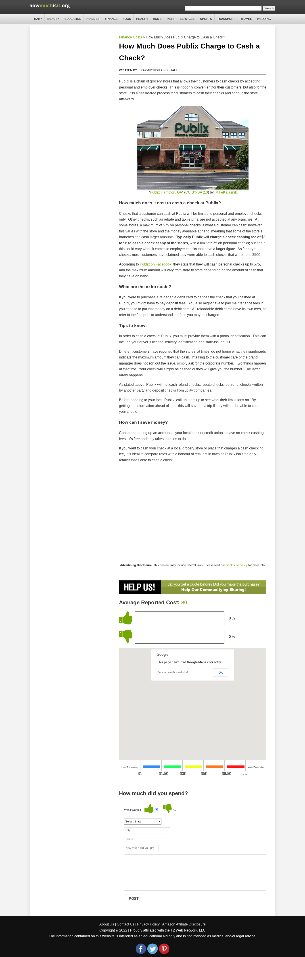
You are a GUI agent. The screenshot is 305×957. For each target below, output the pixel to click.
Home (157, 19)
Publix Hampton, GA (166, 192)
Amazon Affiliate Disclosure (184, 924)
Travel (246, 19)
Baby (38, 19)
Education (73, 19)
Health (142, 19)
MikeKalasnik (226, 192)
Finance (111, 19)
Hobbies (93, 19)
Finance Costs (130, 37)
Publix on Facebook (155, 264)
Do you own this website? (172, 672)
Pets (171, 19)
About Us (106, 924)
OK (221, 672)
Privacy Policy (148, 924)
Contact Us (125, 924)
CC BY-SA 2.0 (196, 192)
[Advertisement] (192, 515)
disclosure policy (236, 565)
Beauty (53, 19)
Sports (206, 19)
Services (187, 19)
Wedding (264, 19)
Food (127, 19)
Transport (226, 19)
